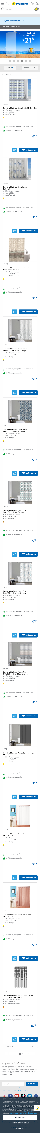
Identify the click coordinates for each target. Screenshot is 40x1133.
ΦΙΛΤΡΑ (10, 67)
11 (33, 1054)
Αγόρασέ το (31, 150)
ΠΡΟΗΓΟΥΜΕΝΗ (9, 1047)
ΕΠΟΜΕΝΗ (32, 1047)
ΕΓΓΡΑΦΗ (32, 1084)
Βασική (26, 68)
